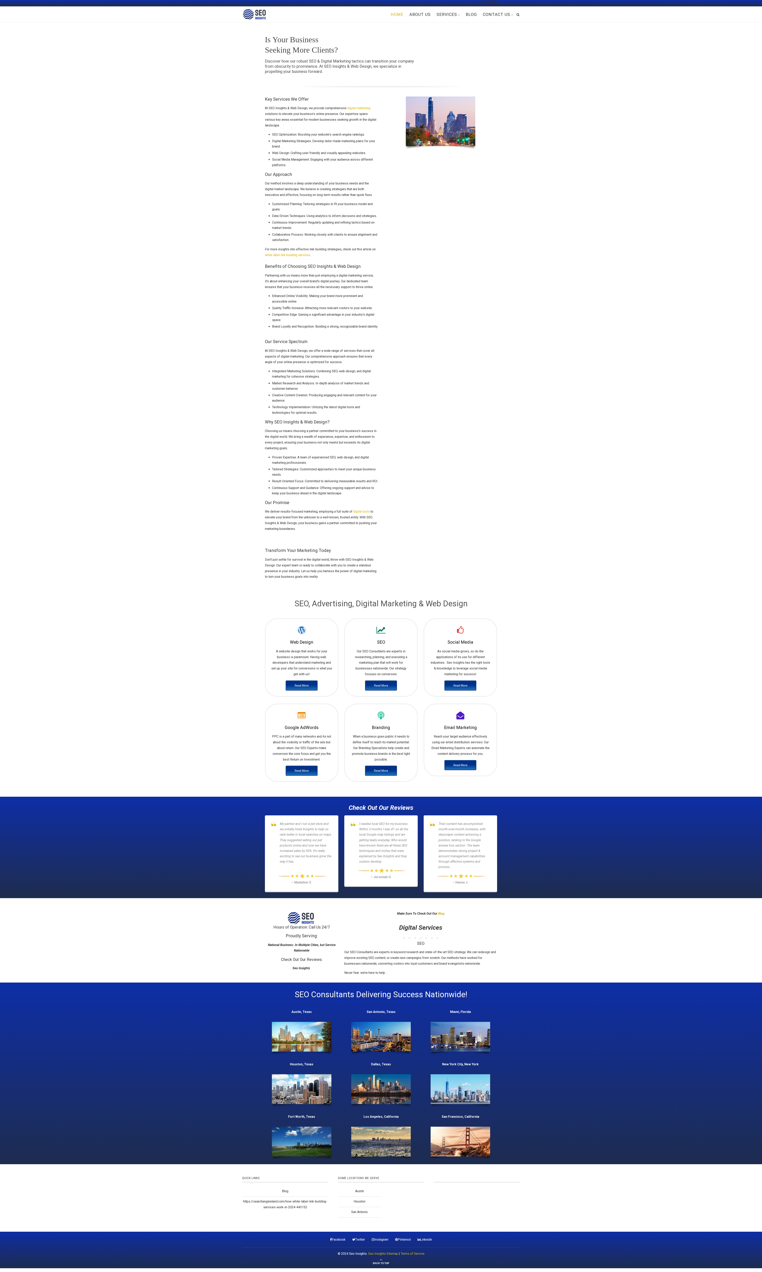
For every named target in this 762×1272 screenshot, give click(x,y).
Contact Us (496, 14)
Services (447, 14)
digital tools (361, 511)
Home (397, 14)
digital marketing (358, 108)
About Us (420, 14)
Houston (359, 1201)
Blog (471, 14)
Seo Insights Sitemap (383, 1254)
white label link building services (287, 255)
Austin (359, 1191)
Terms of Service (412, 1254)
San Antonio (359, 1212)
